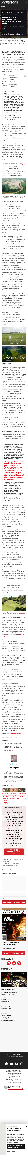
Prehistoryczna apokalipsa (8, 34)
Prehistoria (4, 997)
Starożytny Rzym (6, 1006)
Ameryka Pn (12, 12)
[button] (26, 2)
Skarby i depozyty (6, 1015)
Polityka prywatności (16, 1054)
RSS (8, 1054)
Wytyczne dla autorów (14, 1059)
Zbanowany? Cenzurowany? (14, 85)
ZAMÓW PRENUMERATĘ (13, 953)
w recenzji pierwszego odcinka (17, 165)
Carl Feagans (14, 768)
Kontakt (21, 1056)
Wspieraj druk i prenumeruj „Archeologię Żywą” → (15, 1146)
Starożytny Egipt (6, 1011)
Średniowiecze (5, 1004)
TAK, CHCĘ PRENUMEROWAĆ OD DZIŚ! (14, 851)
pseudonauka (17, 34)
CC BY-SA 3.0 (14, 43)
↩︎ (12, 750)
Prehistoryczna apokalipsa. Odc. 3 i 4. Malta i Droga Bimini (22, 797)
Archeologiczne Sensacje (8, 1020)
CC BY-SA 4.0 (15, 197)
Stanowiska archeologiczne (9, 14)
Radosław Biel (13, 737)
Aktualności (5, 12)
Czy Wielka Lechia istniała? (8, 994)
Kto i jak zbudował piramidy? (9, 992)
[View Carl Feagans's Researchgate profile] (13, 764)
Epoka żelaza (5, 999)
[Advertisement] (14, 1036)
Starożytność (5, 1001)
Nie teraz (12, 1151)
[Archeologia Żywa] (9, 2)
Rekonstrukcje (5, 1013)
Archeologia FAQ (5, 1018)
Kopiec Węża (13, 82)
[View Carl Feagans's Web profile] (16, 764)
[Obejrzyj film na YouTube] (14, 979)
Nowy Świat (19, 12)
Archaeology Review (15, 733)
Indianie (13, 33)
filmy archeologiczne (6, 33)
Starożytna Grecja (6, 1008)
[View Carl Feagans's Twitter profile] (10, 764)
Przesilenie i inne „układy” (14, 78)
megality (18, 33)
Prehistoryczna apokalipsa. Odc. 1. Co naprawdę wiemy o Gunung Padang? (6, 798)
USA (22, 34)
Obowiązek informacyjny (11, 1056)
